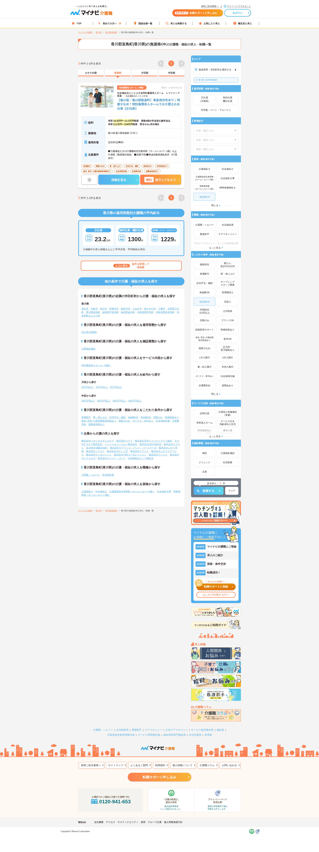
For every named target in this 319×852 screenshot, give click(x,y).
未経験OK (133, 417)
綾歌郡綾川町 (128, 312)
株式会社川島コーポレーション (130, 454)
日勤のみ (157, 417)
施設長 (220, 729)
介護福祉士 (87, 491)
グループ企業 (155, 822)
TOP (79, 23)
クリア (231, 490)
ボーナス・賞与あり (143, 421)
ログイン (238, 12)
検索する (208, 490)
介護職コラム (207, 765)
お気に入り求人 (212, 23)
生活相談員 (108, 475)
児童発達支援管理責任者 (121, 734)
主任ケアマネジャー (176, 729)
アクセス (110, 822)
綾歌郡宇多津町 (110, 312)
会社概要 (99, 822)
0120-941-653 (115, 801)
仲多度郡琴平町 (145, 312)
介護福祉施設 (88, 348)
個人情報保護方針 (173, 822)
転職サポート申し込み (159, 777)
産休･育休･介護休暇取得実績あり (98, 421)
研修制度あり (172, 417)
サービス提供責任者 (202, 729)
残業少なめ (124, 421)
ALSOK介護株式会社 (97, 447)
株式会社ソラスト (95, 451)
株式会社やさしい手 (117, 451)
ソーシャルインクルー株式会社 (121, 444)
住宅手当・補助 (117, 417)
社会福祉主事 (164, 491)
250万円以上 (88, 400)
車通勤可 (86, 417)
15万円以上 (87, 387)
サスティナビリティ (127, 822)
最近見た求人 (245, 23)
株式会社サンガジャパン (99, 454)
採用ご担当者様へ (91, 765)
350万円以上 (119, 400)
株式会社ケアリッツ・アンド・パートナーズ (133, 447)
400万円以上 (135, 400)
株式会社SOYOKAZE (150, 444)
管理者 (208, 734)
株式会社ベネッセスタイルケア (97, 440)
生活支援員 (195, 734)
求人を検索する (178, 23)
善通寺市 (114, 308)
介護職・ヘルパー (90, 475)
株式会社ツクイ (124, 440)
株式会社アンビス (158, 454)
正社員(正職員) (89, 332)
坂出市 (103, 308)
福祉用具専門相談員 (174, 734)
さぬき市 (137, 308)
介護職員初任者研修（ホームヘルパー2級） (132, 491)
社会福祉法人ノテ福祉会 (141, 458)
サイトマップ (115, 765)
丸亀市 (94, 308)
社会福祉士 (101, 491)
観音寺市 (125, 308)
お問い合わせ (229, 765)
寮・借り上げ (100, 417)
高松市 (84, 308)
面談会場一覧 (145, 23)
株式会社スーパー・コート (112, 458)
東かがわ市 (150, 308)
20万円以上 (102, 387)
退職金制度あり (96, 424)
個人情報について (182, 765)
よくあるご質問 (139, 765)
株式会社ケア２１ (139, 451)
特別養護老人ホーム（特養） (96, 365)
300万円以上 (103, 400)
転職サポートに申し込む (196, 12)
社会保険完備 (163, 421)
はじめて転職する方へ (216, 594)
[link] (91, 73)
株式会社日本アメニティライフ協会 (153, 440)
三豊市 (161, 308)
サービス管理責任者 (149, 734)
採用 (143, 822)
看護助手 (137, 729)
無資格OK (146, 417)
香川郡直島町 (207, 80)
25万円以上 (116, 387)
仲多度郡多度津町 (165, 312)
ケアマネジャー (153, 729)
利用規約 (160, 765)
